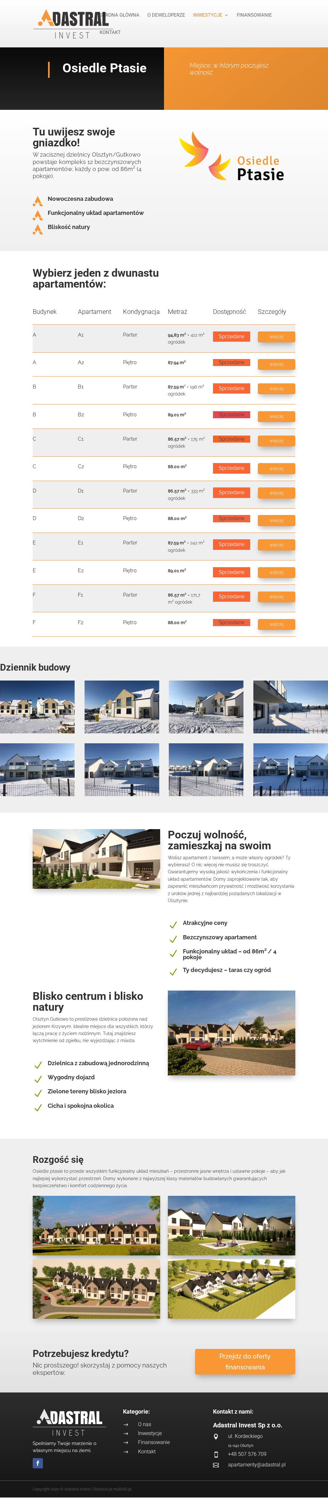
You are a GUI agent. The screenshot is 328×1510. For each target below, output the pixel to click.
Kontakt (110, 32)
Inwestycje (207, 15)
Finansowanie (254, 15)
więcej (276, 336)
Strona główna (119, 15)
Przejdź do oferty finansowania (245, 1361)
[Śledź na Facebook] (38, 1463)
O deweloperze (166, 15)
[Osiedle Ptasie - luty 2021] (37, 731)
